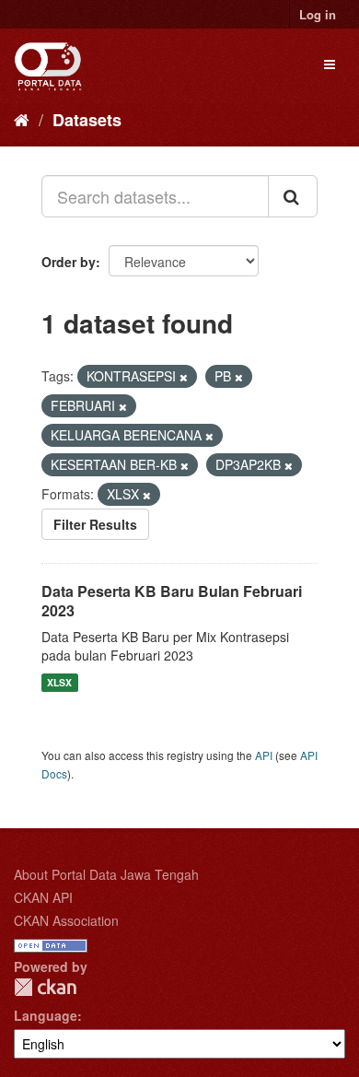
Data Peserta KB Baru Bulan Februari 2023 (171, 600)
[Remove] (184, 376)
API (263, 755)
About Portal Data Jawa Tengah (106, 874)
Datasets (87, 120)
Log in (317, 14)
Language (45, 1015)
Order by (68, 261)
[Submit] (293, 196)
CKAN (45, 987)
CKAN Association (66, 920)
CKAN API (43, 897)
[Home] (21, 119)
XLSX (59, 682)
